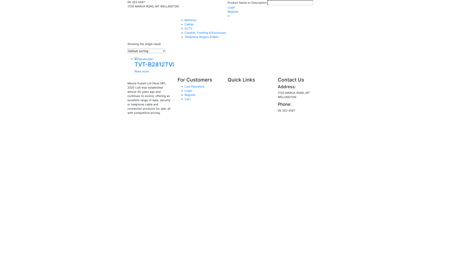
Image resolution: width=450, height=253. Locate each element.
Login (231, 7)
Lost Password (194, 86)
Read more (141, 71)
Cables (189, 24)
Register (233, 11)
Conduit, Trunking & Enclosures (205, 32)
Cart (188, 99)
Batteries (190, 20)
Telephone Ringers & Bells (202, 37)
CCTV (188, 28)
